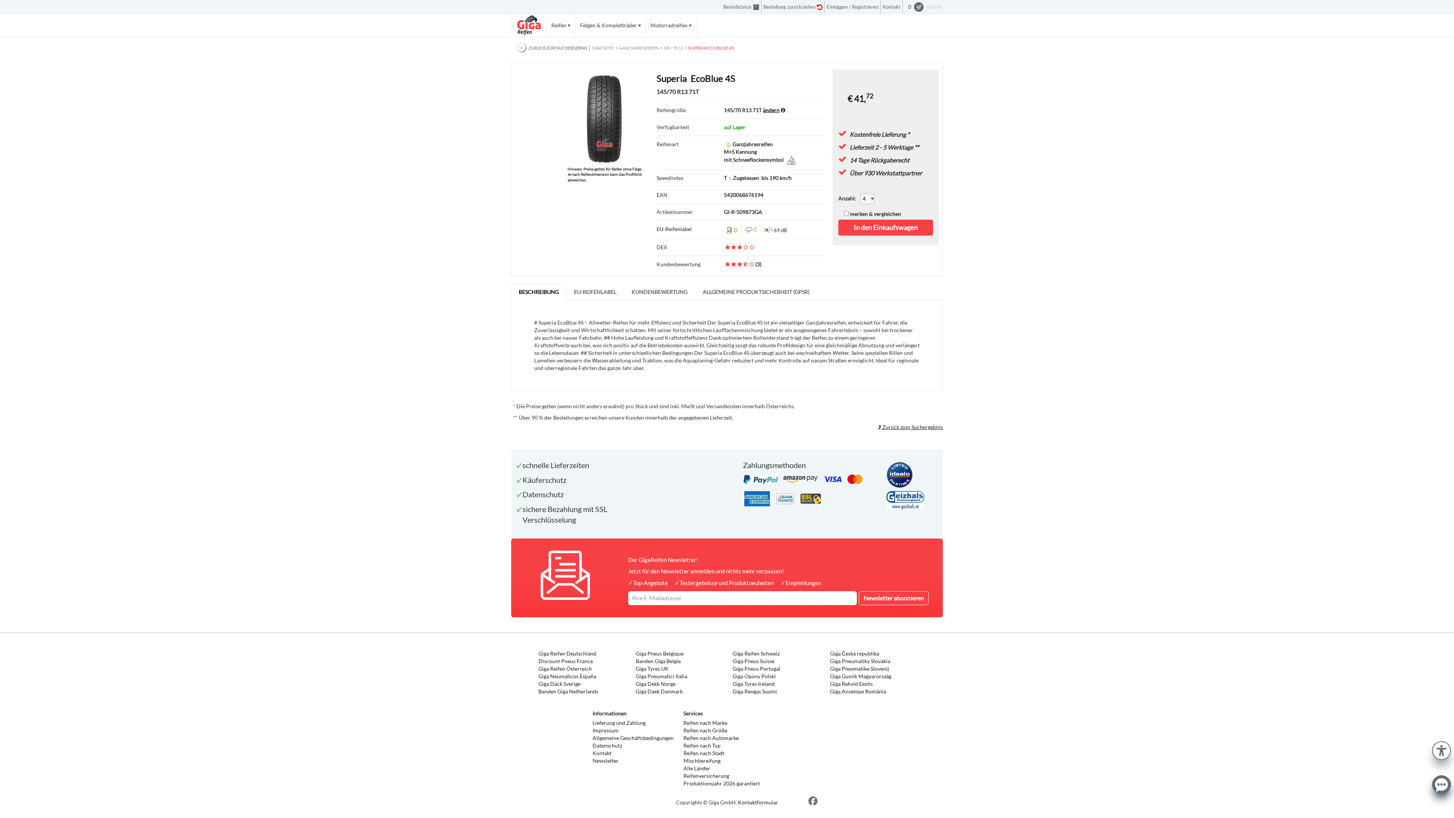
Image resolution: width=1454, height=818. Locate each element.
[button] (1441, 749)
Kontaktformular (758, 802)
